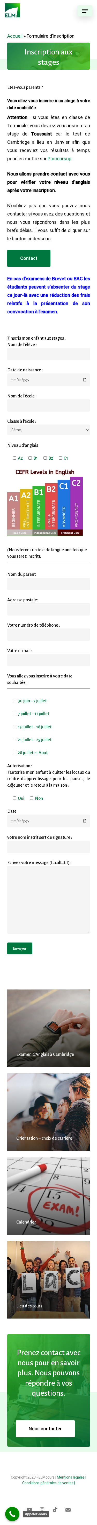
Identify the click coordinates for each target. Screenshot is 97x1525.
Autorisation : (48, 775)
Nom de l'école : (21, 396)
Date (12, 811)
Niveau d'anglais (22, 445)
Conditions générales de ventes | (48, 1483)
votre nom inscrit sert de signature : (39, 837)
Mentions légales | (71, 1477)
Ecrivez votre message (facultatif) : (39, 862)
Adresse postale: (22, 599)
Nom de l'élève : (22, 344)
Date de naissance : (25, 370)
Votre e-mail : (19, 650)
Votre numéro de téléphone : (33, 625)
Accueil (15, 36)
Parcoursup (59, 158)
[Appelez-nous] (12, 1514)
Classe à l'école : (21, 421)
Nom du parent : (22, 574)
